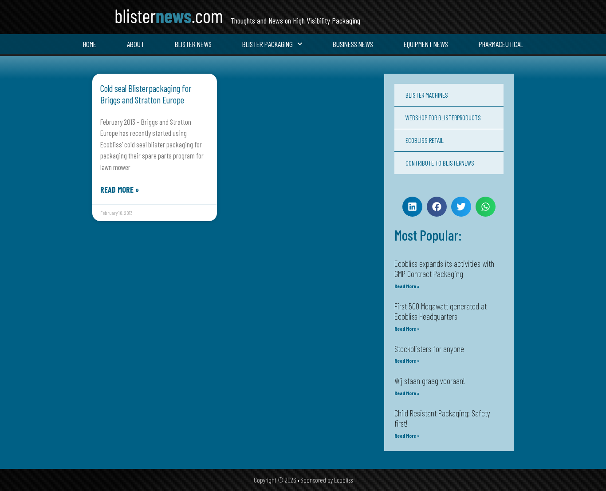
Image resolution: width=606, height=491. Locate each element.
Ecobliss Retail (424, 140)
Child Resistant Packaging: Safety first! (442, 418)
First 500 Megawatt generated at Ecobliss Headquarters (440, 311)
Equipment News (426, 44)
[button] (412, 207)
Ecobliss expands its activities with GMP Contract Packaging (444, 268)
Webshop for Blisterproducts (443, 118)
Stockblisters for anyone (429, 349)
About (135, 44)
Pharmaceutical (501, 44)
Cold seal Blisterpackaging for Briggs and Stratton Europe (146, 94)
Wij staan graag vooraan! (429, 381)
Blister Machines (426, 95)
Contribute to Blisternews (439, 163)
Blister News (193, 44)
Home (89, 44)
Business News (353, 44)
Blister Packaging (267, 44)
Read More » (119, 189)
